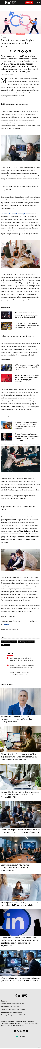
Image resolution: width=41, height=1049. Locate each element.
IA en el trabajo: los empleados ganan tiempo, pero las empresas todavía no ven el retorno (20, 979)
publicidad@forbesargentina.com (15, 1003)
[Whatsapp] (11, 51)
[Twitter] (15, 51)
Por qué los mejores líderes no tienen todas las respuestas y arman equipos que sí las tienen (20, 831)
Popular (10, 654)
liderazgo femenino (26, 642)
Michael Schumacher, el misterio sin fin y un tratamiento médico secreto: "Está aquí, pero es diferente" (27, 379)
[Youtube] (24, 1031)
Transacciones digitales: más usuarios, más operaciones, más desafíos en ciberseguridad (26, 315)
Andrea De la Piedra (7, 47)
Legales (25, 1023)
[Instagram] (21, 1031)
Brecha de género (9, 642)
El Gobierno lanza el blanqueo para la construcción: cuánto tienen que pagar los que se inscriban (26, 426)
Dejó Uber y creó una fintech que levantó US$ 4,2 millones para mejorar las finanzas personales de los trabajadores (21, 659)
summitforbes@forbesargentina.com (15, 1009)
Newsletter (11, 1021)
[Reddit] (22, 51)
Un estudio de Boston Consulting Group (15, 213)
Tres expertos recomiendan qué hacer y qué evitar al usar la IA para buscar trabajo (19, 904)
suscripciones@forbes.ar (15, 1012)
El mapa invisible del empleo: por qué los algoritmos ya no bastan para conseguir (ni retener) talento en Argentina (19, 756)
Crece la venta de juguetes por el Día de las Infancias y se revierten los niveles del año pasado (27, 325)
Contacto (18, 1021)
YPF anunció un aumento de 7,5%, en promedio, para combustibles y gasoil (27, 367)
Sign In (38, 2)
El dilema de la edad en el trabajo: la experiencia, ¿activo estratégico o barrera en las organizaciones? (19, 719)
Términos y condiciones (14, 1023)
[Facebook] (19, 51)
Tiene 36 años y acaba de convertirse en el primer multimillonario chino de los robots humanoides (20, 673)
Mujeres (5, 645)
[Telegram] (26, 51)
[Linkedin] (30, 51)
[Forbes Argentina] (10, 2)
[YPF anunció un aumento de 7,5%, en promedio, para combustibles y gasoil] (6, 367)
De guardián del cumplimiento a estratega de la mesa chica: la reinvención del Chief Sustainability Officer (20, 794)
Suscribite (29, 2)
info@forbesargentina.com (13, 1006)
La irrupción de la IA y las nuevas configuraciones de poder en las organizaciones (15, 867)
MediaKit (3, 1021)
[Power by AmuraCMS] (20, 1036)
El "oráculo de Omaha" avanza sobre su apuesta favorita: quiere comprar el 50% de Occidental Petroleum (27, 437)
